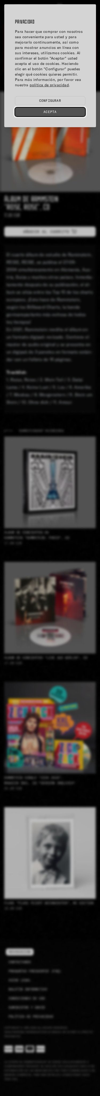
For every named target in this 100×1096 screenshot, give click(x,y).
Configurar (50, 101)
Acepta (50, 112)
